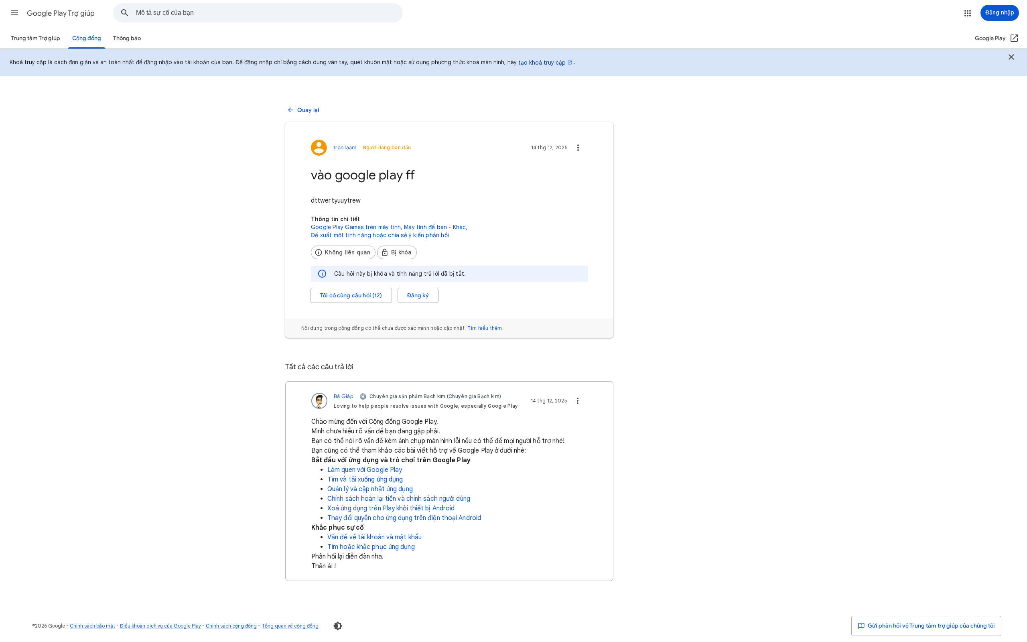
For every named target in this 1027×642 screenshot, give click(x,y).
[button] (14, 12)
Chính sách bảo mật (92, 626)
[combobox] (269, 13)
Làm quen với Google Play (364, 470)
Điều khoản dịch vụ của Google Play (160, 626)
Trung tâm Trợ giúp (35, 38)
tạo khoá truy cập (542, 62)
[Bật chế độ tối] (337, 626)
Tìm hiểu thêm (484, 328)
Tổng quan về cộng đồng (290, 626)
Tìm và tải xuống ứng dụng (365, 479)
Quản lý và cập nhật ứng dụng (370, 489)
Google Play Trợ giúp (61, 13)
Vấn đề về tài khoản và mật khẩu (374, 537)
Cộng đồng (86, 38)
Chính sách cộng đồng (231, 626)
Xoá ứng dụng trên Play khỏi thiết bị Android (391, 508)
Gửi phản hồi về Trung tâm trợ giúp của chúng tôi (931, 625)
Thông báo (127, 38)
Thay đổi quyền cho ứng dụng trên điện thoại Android (404, 518)
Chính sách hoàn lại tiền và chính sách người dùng (398, 499)
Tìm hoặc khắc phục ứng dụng (371, 547)
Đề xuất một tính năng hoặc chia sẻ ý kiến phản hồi (380, 235)
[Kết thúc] (1011, 58)
